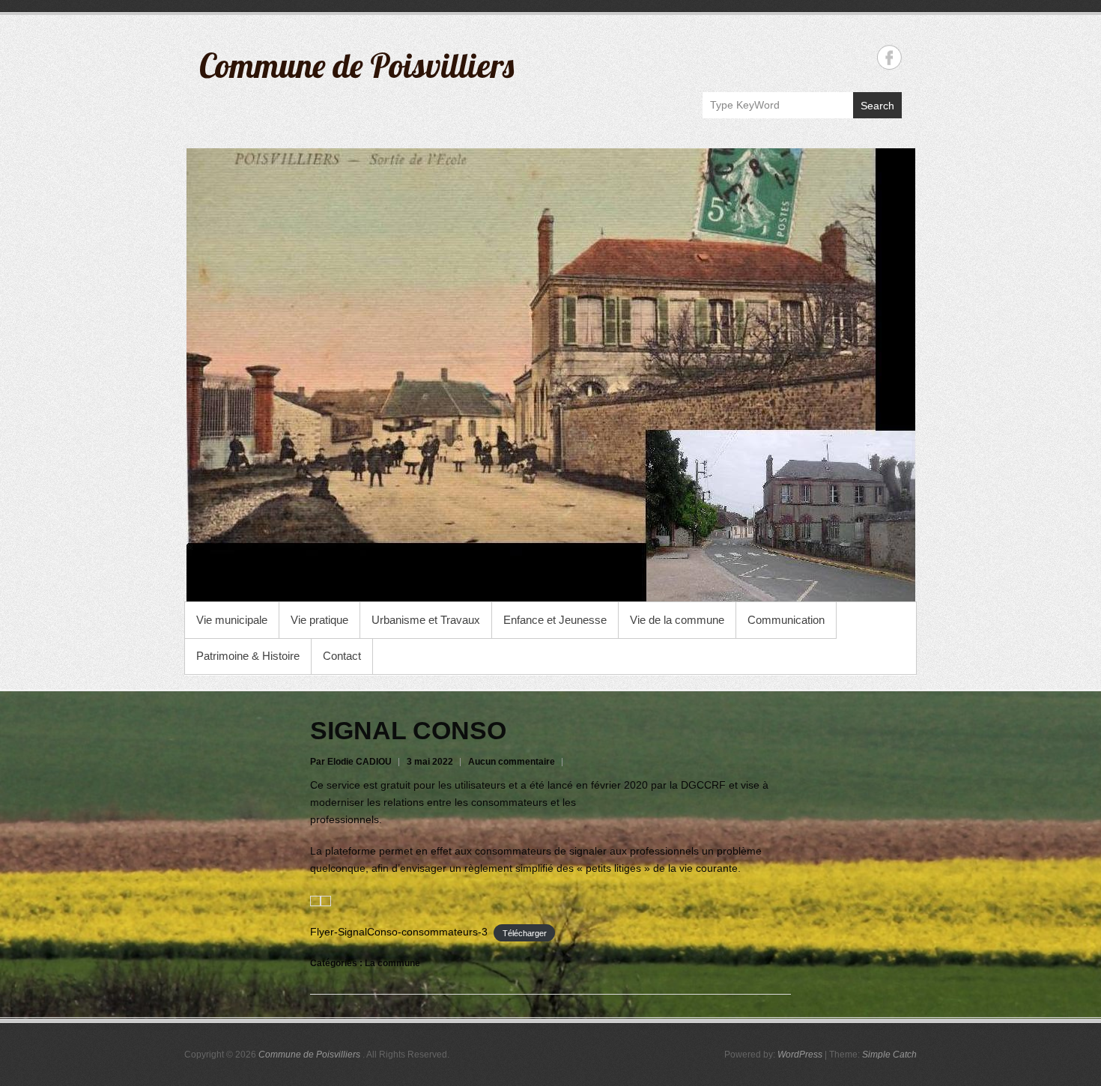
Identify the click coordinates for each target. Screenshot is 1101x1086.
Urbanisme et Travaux (425, 619)
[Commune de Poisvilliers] (550, 374)
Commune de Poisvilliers (356, 65)
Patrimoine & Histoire (248, 655)
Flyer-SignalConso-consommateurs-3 (399, 932)
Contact (342, 655)
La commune (392, 963)
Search (877, 106)
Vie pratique (319, 619)
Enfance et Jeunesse (555, 619)
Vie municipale (231, 619)
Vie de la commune (677, 619)
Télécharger (525, 932)
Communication (786, 619)
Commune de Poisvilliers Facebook (889, 57)
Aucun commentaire (511, 761)
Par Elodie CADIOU (351, 761)
